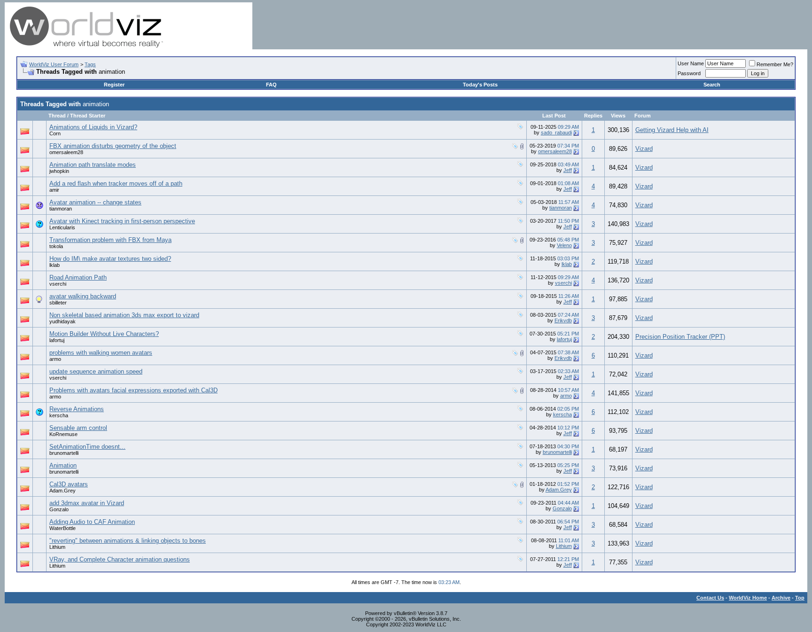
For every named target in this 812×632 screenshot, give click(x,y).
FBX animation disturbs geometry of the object (112, 145)
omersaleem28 (66, 152)
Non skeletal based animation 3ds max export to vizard (124, 315)
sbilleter (58, 302)
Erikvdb (563, 320)
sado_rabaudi (556, 132)
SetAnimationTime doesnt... (87, 446)
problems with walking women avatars (100, 352)
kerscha (58, 415)
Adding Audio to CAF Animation (92, 521)
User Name (691, 63)
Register (114, 84)
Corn (55, 133)
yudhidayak (62, 321)
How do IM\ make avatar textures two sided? (110, 258)
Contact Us (710, 598)
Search (711, 84)
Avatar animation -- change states (95, 202)
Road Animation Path (78, 277)
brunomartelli (63, 453)
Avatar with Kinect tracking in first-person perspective (122, 221)
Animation (63, 465)
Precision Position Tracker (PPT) (680, 336)
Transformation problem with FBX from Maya (110, 239)
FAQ (271, 84)
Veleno (564, 245)
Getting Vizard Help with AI (672, 129)
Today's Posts (480, 84)
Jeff (567, 170)
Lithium (57, 547)
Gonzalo (59, 509)
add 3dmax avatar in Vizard (86, 503)
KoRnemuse (63, 434)
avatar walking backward (82, 296)
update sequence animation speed (95, 371)
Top (799, 598)
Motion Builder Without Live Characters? (104, 333)
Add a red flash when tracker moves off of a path (115, 183)
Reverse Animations (76, 409)
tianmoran (60, 208)
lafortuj (56, 340)
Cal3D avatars (68, 484)
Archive (781, 598)
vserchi (57, 284)
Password (689, 73)
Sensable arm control (78, 427)
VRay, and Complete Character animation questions (119, 559)
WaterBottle (62, 528)
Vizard (644, 148)
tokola (56, 246)
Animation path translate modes (92, 164)
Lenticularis (62, 227)
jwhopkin (59, 171)
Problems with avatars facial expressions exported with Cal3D (133, 390)
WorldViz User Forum (53, 64)
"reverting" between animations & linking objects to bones (127, 540)
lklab (54, 265)
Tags (90, 64)
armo (55, 359)
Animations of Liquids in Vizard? (93, 127)
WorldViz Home (748, 598)
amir (54, 190)
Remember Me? (775, 64)
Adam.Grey (62, 490)
